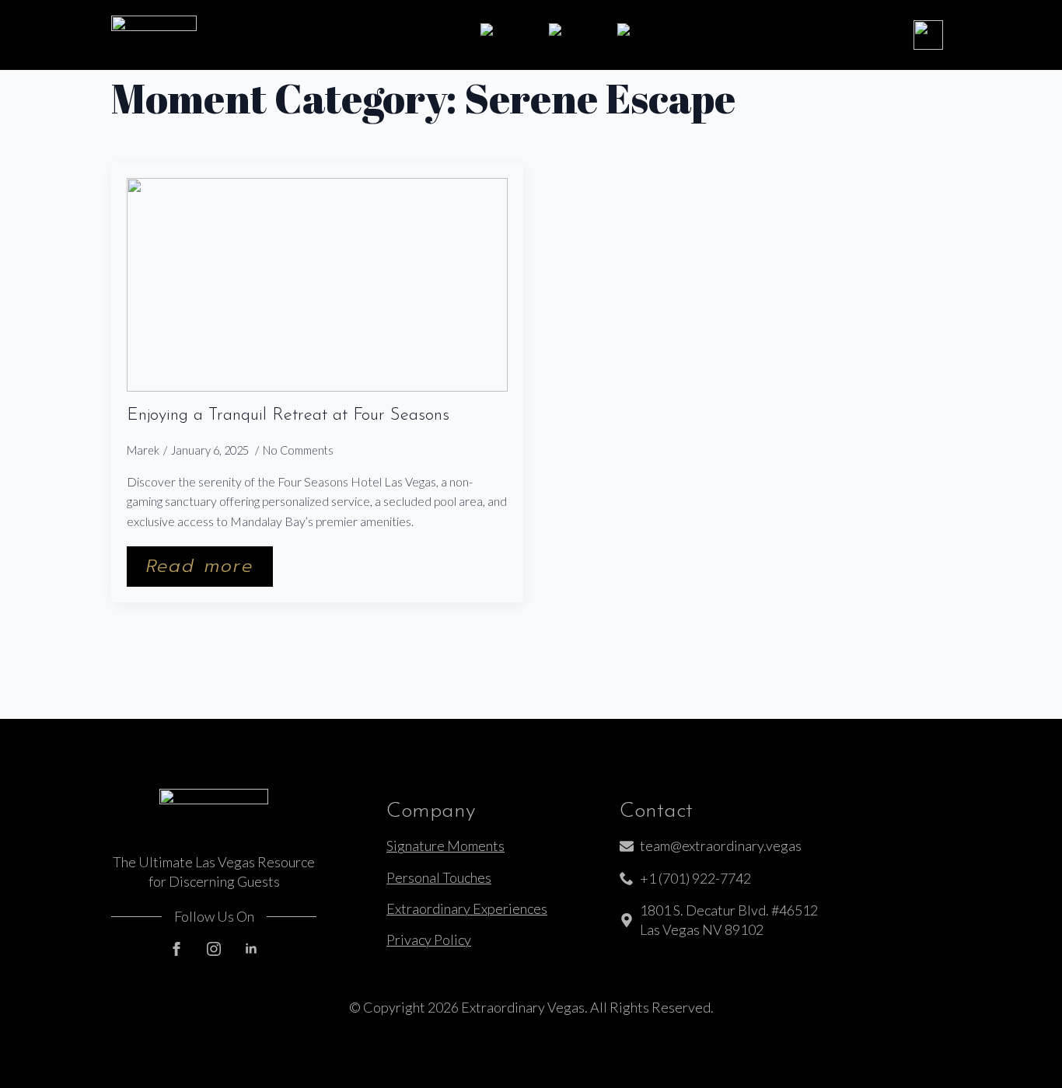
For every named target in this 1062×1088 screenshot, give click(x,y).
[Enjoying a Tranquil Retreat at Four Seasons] (317, 285)
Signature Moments (445, 845)
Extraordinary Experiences (466, 908)
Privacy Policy (428, 939)
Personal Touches (438, 877)
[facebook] (176, 949)
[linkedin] (251, 949)
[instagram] (214, 949)
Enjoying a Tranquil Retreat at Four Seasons (288, 415)
